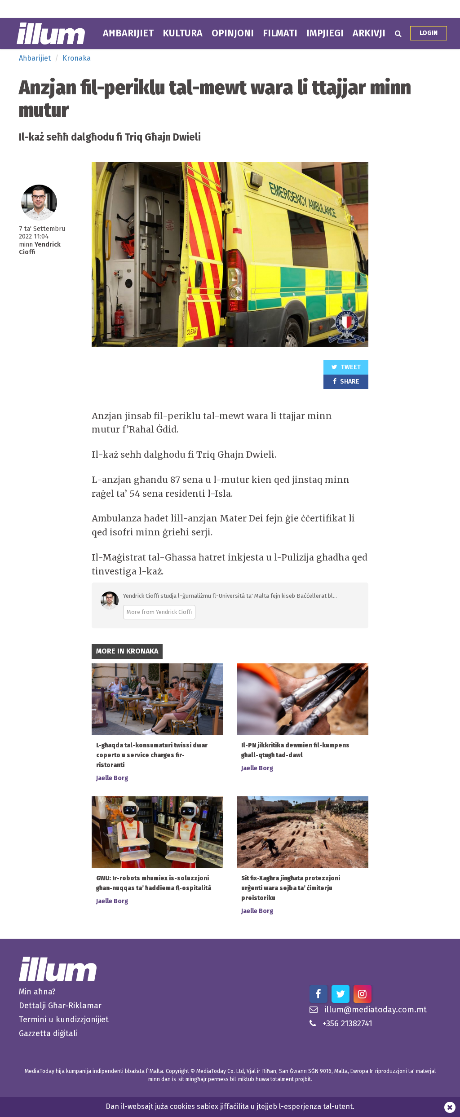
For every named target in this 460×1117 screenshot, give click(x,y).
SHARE (349, 381)
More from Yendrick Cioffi (159, 612)
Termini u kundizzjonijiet (64, 1019)
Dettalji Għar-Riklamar (60, 1006)
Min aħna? (37, 992)
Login (429, 33)
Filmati (280, 33)
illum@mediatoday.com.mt (375, 1010)
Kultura (183, 33)
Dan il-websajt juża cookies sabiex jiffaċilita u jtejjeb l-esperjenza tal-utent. (230, 1106)
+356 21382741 (347, 1024)
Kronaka (76, 58)
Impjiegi (325, 33)
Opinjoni (233, 33)
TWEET (350, 367)
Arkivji (369, 33)
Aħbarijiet (128, 33)
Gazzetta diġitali (48, 1033)
